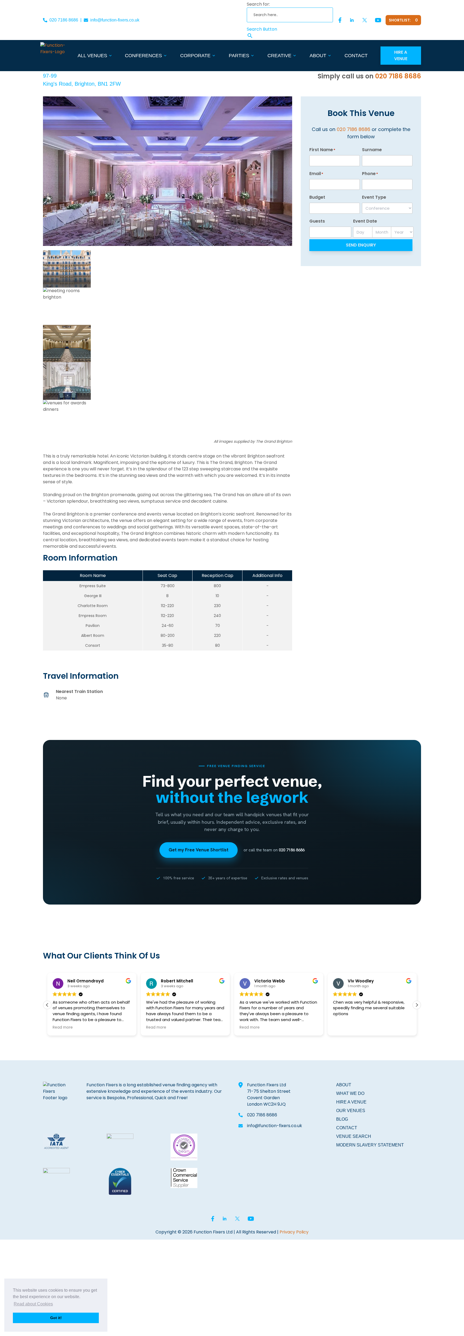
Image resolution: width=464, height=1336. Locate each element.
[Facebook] (340, 20)
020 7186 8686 (63, 20)
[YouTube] (378, 20)
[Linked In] (351, 20)
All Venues (92, 55)
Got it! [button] (56, 1318)
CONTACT (346, 1128)
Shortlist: (403, 20)
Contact (356, 55)
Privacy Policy (294, 1232)
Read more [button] (63, 1027)
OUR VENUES (350, 1110)
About (318, 55)
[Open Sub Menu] (110, 55)
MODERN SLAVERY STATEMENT (370, 1145)
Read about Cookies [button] (33, 1304)
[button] (417, 1005)
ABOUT (343, 1085)
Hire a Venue (400, 55)
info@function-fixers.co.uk (114, 20)
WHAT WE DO (350, 1093)
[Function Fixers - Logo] (58, 55)
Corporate (195, 55)
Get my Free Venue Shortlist (199, 850)
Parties (239, 55)
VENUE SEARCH (353, 1136)
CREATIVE (279, 55)
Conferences (143, 55)
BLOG (342, 1119)
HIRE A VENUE (351, 1102)
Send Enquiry (361, 245)
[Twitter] (364, 20)
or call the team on (274, 850)
